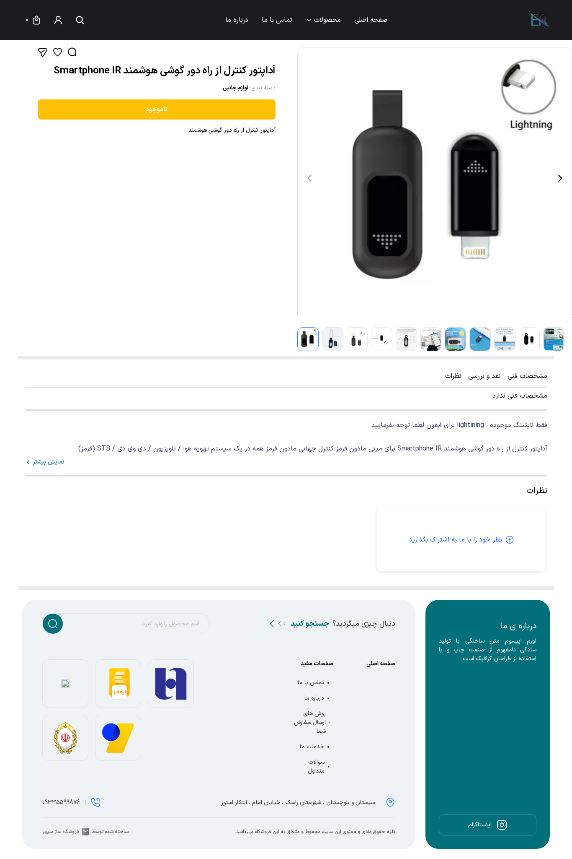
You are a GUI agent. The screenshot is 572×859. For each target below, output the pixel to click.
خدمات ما (312, 746)
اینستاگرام (480, 824)
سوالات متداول (316, 767)
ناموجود (156, 109)
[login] (58, 20)
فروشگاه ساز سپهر (60, 832)
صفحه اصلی (371, 20)
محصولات (327, 20)
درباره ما (236, 20)
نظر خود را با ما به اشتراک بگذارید (455, 540)
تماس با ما (277, 20)
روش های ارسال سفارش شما (310, 722)
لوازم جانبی (235, 88)
